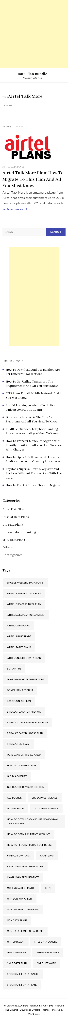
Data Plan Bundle (32, 74)
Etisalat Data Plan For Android (27, 722)
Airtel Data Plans (13, 167)
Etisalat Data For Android (24, 711)
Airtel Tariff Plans (19, 647)
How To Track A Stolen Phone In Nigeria (33, 485)
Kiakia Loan (47, 855)
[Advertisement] (34, 34)
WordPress (34, 1014)
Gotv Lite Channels (46, 808)
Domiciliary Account (20, 690)
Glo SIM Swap (15, 808)
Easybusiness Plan (19, 701)
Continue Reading (12, 209)
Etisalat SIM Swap (18, 744)
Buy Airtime (14, 668)
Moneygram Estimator (21, 888)
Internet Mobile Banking (19, 532)
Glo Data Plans (12, 525)
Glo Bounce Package (44, 797)
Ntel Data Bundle (45, 941)
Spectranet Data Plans (22, 985)
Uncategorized (12, 555)
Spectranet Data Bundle (23, 974)
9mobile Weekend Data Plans (25, 582)
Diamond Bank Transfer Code (25, 679)
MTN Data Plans (13, 540)
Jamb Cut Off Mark (18, 855)
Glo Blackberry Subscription (25, 787)
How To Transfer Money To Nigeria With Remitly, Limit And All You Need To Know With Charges (34, 445)
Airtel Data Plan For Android (26, 615)
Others (7, 548)
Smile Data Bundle (47, 952)
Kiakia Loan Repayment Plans (25, 866)
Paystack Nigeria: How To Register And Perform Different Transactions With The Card (34, 473)
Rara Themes (42, 1009)
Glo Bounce (14, 797)
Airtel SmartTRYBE (19, 636)
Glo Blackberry (17, 776)
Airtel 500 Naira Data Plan (24, 593)
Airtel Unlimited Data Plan (24, 658)
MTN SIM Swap (15, 941)
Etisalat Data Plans (15, 517)
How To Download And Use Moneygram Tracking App (32, 821)
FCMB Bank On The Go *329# (24, 754)
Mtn (48, 888)
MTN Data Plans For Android (25, 931)
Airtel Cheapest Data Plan (24, 604)
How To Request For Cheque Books (29, 845)
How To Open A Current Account (28, 834)
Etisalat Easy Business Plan (25, 733)
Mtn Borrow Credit (19, 898)
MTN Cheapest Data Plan (22, 909)
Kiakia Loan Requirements (23, 877)
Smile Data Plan (17, 963)
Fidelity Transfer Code (21, 765)
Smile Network (46, 963)
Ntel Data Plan (16, 952)
